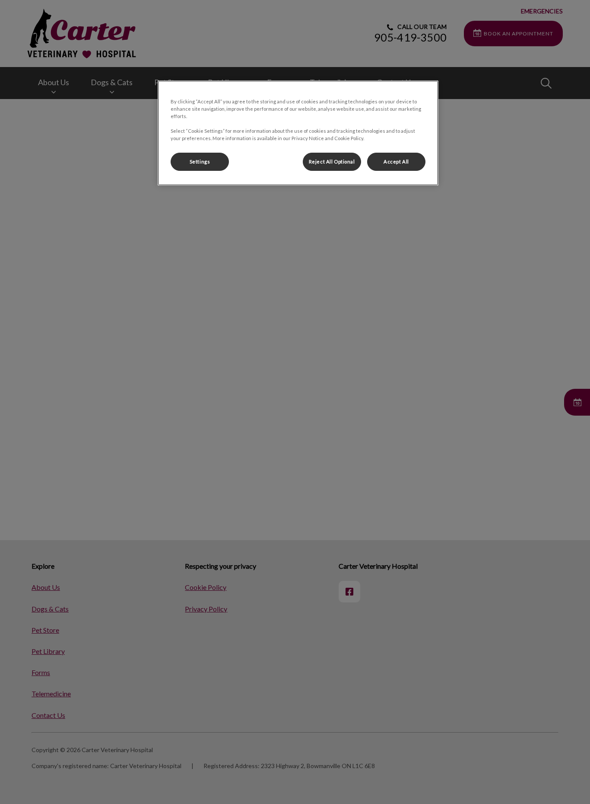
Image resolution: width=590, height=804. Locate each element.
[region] (298, 133)
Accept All (396, 161)
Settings (200, 161)
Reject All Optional (332, 161)
